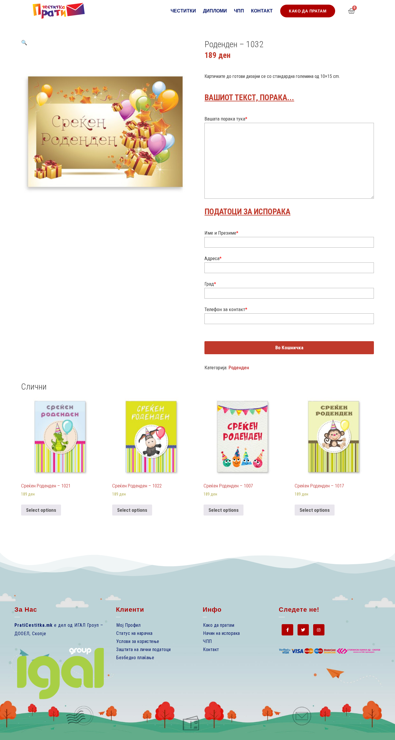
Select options (41, 510)
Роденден (238, 367)
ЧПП (239, 10)
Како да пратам (218, 625)
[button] (307, 11)
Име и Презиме (221, 233)
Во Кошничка (289, 347)
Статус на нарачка (134, 633)
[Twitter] (303, 629)
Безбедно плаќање (135, 657)
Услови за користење (137, 641)
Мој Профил (128, 625)
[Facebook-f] (287, 629)
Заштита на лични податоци (143, 649)
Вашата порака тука (225, 119)
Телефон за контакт (225, 309)
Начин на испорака (221, 633)
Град (210, 284)
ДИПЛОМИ (215, 10)
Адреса (213, 258)
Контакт (262, 10)
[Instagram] (318, 629)
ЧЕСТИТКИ (183, 10)
